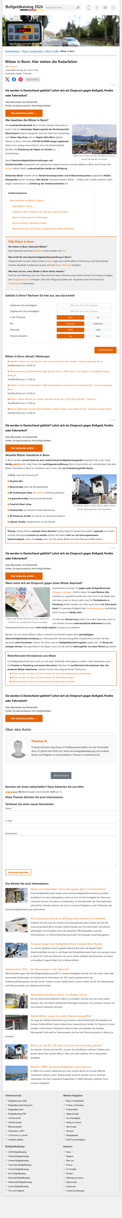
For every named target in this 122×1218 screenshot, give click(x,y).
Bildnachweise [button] (61, 775)
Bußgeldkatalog (12, 51)
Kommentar (11, 833)
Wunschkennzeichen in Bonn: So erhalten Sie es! (59, 994)
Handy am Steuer (73, 1122)
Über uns (70, 1161)
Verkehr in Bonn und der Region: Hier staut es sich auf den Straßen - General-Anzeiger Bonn (56, 361)
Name (9, 808)
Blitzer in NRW (52, 51)
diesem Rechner (63, 265)
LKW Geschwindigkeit (75, 1140)
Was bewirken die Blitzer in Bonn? (27, 200)
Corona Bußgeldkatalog (18, 1186)
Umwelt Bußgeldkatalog (18, 1161)
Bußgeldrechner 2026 (17, 1101)
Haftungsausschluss (75, 1178)
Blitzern (38, 250)
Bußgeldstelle (72, 1135)
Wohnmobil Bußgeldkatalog (20, 1182)
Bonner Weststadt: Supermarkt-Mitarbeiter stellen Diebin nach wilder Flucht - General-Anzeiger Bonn (61, 408)
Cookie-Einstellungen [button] (75, 1191)
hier (64, 250)
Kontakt (69, 1173)
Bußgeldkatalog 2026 (24, 7)
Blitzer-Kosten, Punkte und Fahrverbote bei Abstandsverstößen (43, 681)
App (88, 7)
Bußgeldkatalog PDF (17, 1114)
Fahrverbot (13, 1131)
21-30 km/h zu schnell (17, 1135)
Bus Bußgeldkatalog (17, 1173)
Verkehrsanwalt (14, 1122)
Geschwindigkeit (73, 1118)
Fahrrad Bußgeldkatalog (18, 1156)
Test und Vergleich (16, 1191)
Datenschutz (71, 1182)
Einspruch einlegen (62, 592)
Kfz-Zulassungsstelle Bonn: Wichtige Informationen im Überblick (68, 918)
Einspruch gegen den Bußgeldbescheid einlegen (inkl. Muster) (66, 944)
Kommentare (32, 79)
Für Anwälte (71, 1169)
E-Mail (9, 820)
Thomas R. (13, 66)
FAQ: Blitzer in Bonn (22, 206)
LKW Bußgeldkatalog (17, 1152)
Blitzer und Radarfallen (33, 51)
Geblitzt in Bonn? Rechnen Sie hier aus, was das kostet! (40, 211)
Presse (69, 1165)
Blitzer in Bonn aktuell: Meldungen (30, 217)
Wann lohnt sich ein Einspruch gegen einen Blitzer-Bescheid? (43, 228)
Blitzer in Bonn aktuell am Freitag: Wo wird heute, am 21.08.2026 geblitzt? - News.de (53, 399)
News (68, 1152)
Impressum (71, 1186)
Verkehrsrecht (15, 283)
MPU (22, 1131)
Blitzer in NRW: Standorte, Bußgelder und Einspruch (61, 1066)
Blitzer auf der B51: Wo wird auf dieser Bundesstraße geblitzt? (67, 1045)
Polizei (8, 168)
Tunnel (39, 492)
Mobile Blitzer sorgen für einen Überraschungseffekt (61, 1016)
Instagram (113, 7)
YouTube (105, 7)
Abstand (69, 1131)
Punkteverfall (72, 1109)
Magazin (69, 1156)
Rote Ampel (71, 1127)
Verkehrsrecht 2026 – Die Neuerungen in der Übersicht (37, 969)
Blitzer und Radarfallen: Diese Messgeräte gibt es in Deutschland (68, 889)
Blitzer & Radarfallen (75, 1101)
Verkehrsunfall (14, 1118)
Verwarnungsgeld (96, 608)
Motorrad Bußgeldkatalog (19, 1178)
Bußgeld (49, 261)
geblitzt (16, 464)
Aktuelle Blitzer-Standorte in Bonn (29, 223)
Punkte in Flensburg (74, 1105)
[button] (7, 79)
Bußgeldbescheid (21, 279)
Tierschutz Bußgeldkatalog (19, 1165)
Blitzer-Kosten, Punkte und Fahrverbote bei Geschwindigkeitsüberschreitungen (52, 673)
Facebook (97, 7)
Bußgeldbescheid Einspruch (20, 1105)
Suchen (78, 7)
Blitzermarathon (15, 1127)
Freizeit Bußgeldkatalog (18, 1169)
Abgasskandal (72, 1114)
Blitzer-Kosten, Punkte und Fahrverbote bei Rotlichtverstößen (43, 677)
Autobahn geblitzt (15, 1140)
